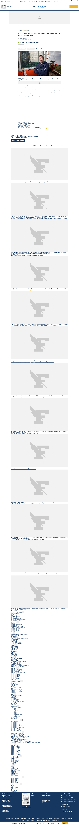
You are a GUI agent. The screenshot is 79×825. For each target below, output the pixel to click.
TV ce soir (13, 623)
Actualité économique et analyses (17, 734)
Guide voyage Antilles (15, 752)
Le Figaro (12, 759)
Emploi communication (15, 716)
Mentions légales (56, 818)
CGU (29, 818)
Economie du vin (14, 771)
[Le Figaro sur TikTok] (70, 811)
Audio (30, 1)
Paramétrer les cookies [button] (9, 818)
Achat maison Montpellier (16, 730)
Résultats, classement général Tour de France (19, 638)
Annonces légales (14, 718)
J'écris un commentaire (18, 140)
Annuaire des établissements (16, 689)
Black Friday (13, 679)
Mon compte (44, 801)
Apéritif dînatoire (14, 651)
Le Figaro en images (6, 795)
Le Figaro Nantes (14, 780)
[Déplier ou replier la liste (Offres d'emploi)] (18, 706)
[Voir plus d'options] (58, 823)
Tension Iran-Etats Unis (15, 616)
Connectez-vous (27, 125)
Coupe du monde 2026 (15, 635)
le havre (19, 45)
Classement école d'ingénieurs (16, 691)
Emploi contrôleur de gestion (16, 714)
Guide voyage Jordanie (15, 746)
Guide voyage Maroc (15, 748)
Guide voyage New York (15, 749)
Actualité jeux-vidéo (15, 699)
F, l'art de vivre (13, 763)
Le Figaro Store (6, 811)
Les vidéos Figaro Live (7, 805)
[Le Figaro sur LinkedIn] (64, 811)
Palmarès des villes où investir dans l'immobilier (20, 736)
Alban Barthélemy (24, 38)
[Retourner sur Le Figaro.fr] (34, 6)
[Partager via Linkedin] (43, 48)
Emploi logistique (14, 715)
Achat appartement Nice (15, 723)
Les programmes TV (7, 807)
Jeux (34, 1)
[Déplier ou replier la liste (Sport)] (14, 633)
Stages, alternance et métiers (16, 687)
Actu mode (13, 650)
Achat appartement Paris (15, 722)
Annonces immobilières (15, 721)
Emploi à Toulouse (14, 710)
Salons (12, 688)
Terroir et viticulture (14, 775)
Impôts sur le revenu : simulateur (17, 735)
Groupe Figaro (63, 818)
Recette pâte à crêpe (14, 652)
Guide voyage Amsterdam (16, 754)
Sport (12, 633)
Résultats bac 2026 (14, 684)
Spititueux (13, 774)
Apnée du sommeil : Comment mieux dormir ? (20, 665)
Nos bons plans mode (15, 676)
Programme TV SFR (15, 630)
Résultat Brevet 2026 (15, 685)
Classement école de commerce (17, 690)
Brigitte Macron (14, 649)
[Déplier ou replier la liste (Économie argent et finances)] (23, 732)
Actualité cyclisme (14, 637)
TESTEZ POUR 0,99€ (22, 124)
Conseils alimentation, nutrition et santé (18, 661)
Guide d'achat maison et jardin (16, 669)
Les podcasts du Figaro (7, 806)
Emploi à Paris (13, 708)
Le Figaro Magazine (15, 757)
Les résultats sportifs (7, 809)
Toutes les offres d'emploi (16, 707)
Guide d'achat (13, 668)
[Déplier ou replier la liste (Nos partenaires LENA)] (21, 784)
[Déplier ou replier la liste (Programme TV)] (18, 622)
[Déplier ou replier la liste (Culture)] (15, 694)
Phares (25, 45)
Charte (43, 818)
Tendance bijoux (14, 653)
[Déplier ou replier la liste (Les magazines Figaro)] (20, 756)
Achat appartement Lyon (15, 726)
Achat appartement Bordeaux (16, 725)
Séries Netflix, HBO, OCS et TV (17, 626)
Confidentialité (23, 818)
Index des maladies (14, 660)
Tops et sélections (14, 769)
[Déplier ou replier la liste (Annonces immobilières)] (21, 720)
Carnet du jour (5, 810)
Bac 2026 (12, 682)
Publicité (27, 820)
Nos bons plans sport (15, 677)
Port (28, 45)
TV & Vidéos (23, 1)
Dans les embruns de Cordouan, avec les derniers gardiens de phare (33, 128)
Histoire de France (14, 703)
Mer (22, 45)
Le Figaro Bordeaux (15, 778)
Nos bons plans (14, 673)
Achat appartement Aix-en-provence (18, 727)
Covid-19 (12, 614)
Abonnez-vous (74, 6)
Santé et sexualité (14, 659)
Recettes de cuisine (14, 648)
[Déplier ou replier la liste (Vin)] (13, 765)
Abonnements (70, 818)
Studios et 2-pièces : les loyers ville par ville (19, 737)
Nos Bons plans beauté (15, 678)
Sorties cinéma (13, 696)
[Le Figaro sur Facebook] (62, 811)
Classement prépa (14, 692)
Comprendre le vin (14, 768)
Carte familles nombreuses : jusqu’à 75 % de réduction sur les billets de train (25, 742)
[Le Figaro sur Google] (72, 811)
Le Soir (12, 789)
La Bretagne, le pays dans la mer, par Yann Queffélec (30, 127)
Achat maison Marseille (15, 729)
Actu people (13, 631)
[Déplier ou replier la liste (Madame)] (15, 645)
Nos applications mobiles (7, 796)
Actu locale (56, 1)
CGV (33, 818)
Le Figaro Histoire (14, 761)
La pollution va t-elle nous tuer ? (17, 664)
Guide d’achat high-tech (15, 671)
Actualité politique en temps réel (17, 618)
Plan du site (17, 818)
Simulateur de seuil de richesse (17, 733)
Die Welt (12, 785)
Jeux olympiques (14, 636)
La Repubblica (13, 788)
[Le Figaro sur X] (66, 811)
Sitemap (32, 820)
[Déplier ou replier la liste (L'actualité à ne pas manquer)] (23, 612)
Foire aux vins (13, 772)
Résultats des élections (15, 613)
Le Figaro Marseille (14, 782)
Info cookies (38, 818)
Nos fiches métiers (14, 717)
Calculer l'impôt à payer (15, 738)
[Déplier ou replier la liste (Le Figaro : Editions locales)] (23, 777)
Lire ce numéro (26, 806)
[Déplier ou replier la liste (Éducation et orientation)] (21, 681)
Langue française (14, 704)
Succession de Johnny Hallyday (17, 695)
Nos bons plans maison (15, 675)
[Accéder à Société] (42, 6)
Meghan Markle (14, 654)
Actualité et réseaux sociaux (16, 620)
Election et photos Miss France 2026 (18, 627)
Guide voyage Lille (14, 751)
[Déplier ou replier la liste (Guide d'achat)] (17, 668)
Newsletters (48, 1)
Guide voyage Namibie (15, 747)
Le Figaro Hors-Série (15, 760)
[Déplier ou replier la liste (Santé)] (14, 657)
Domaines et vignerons (15, 770)
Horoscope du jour (14, 646)
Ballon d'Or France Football (16, 643)
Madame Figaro (14, 758)
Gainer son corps (14, 655)
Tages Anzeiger (14, 790)
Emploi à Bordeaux (14, 712)
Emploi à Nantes (14, 711)
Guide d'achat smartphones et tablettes (18, 672)
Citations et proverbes (15, 700)
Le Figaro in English (40, 1)
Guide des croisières (14, 745)
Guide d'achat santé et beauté (16, 670)
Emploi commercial (14, 713)
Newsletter (22, 820)
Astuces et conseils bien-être (16, 658)
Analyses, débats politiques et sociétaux (18, 619)
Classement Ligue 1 (14, 639)
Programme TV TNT (15, 625)
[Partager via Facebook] (39, 48)
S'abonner (65, 823)
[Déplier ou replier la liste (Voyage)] (15, 744)
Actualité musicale (14, 698)
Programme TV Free (15, 629)
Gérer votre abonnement (46, 800)
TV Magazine (13, 762)
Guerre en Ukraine (14, 615)
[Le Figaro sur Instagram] (68, 811)
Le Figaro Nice (14, 781)
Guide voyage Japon (15, 753)
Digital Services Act (55, 820)
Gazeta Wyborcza (14, 787)
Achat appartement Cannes (16, 724)
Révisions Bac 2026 (14, 683)
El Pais (12, 786)
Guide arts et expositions (15, 697)
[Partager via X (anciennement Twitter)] (41, 48)
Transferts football (14, 641)
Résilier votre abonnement (46, 802)
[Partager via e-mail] (36, 48)
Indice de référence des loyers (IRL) (18, 740)
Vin (11, 765)
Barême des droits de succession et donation (19, 739)
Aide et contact (49, 818)
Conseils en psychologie (15, 663)
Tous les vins (13, 766)
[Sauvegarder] (31, 823)
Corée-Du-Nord (14, 617)
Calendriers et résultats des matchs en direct (19, 634)
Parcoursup (13, 686)
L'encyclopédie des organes (16, 662)
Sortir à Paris (13, 702)
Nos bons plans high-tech (15, 674)
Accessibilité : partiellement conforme (43, 820)
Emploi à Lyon (13, 709)
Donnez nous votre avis (7, 814)
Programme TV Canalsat (15, 628)
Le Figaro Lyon (14, 779)
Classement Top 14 (14, 640)
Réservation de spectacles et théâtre (17, 701)
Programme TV (14, 622)
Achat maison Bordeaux (15, 728)
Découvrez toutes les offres (46, 795)
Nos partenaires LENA (15, 784)
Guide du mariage (14, 647)
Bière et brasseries (14, 773)
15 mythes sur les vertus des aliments (18, 666)
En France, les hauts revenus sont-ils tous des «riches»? (21, 741)
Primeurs (12, 767)
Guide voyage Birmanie (15, 750)
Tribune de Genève (14, 791)
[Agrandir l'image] (59, 74)
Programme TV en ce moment (16, 624)
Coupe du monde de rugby (16, 642)
